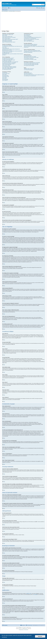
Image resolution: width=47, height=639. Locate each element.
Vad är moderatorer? (27, 35)
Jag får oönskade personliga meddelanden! (30, 45)
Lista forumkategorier (5, 11)
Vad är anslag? (4, 77)
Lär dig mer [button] (4, 637)
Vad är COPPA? (4, 35)
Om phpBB (35, 594)
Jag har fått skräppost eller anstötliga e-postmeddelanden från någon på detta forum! (34, 47)
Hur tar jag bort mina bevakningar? (29, 65)
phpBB (20, 627)
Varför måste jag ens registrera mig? (7, 34)
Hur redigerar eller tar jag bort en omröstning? (9, 62)
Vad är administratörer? (27, 34)
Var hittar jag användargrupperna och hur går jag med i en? (32, 37)
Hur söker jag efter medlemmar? (29, 58)
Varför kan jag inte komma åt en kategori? (8, 63)
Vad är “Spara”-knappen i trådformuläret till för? (9, 67)
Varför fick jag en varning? (6, 65)
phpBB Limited (28, 593)
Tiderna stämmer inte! (5, 48)
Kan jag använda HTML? (6, 73)
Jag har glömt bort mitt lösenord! (7, 40)
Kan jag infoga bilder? (5, 75)
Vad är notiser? (4, 78)
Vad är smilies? (4, 74)
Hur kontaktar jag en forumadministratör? (30, 75)
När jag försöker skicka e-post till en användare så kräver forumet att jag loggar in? (12, 54)
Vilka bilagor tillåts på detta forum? (29, 68)
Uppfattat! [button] (40, 636)
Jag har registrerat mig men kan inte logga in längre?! (10, 39)
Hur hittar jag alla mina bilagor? (28, 69)
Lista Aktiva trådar (11, 11)
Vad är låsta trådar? (5, 79)
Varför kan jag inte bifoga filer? (6, 64)
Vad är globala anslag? (5, 76)
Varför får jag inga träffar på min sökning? (30, 56)
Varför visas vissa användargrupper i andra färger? (31, 39)
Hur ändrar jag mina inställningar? (7, 45)
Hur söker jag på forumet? (28, 55)
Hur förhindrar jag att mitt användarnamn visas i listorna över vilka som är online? (12, 47)
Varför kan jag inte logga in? (6, 38)
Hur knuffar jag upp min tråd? (6, 69)
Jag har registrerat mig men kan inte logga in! (9, 37)
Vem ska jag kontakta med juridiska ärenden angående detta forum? (34, 74)
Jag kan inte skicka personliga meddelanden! (30, 44)
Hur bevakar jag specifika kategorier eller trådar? (31, 63)
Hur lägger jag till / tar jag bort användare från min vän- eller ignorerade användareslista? (32, 52)
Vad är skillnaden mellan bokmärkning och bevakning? (32, 62)
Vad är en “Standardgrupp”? (28, 40)
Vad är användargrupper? (28, 36)
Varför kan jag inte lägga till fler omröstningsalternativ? (10, 61)
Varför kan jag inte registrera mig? (7, 36)
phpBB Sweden (25, 628)
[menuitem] (9, 8)
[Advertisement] (23, 20)
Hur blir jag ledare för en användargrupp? (30, 38)
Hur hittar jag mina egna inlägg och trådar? (30, 59)
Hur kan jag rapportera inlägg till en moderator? (9, 66)
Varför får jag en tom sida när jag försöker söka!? (31, 57)
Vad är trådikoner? (5, 80)
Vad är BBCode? (4, 72)
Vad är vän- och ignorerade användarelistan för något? (32, 50)
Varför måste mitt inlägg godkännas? (7, 68)
